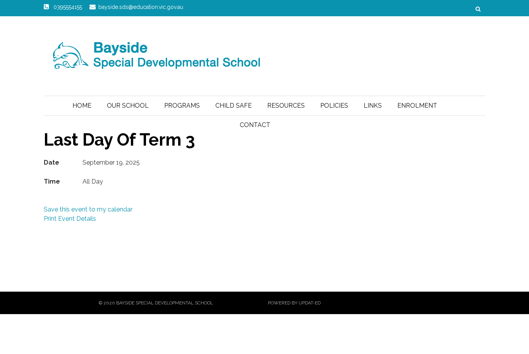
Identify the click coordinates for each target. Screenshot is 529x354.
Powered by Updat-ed (294, 303)
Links (373, 105)
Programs (182, 105)
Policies (334, 105)
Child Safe (233, 105)
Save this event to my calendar (88, 209)
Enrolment (417, 105)
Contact (255, 125)
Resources (286, 105)
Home (81, 105)
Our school (128, 105)
